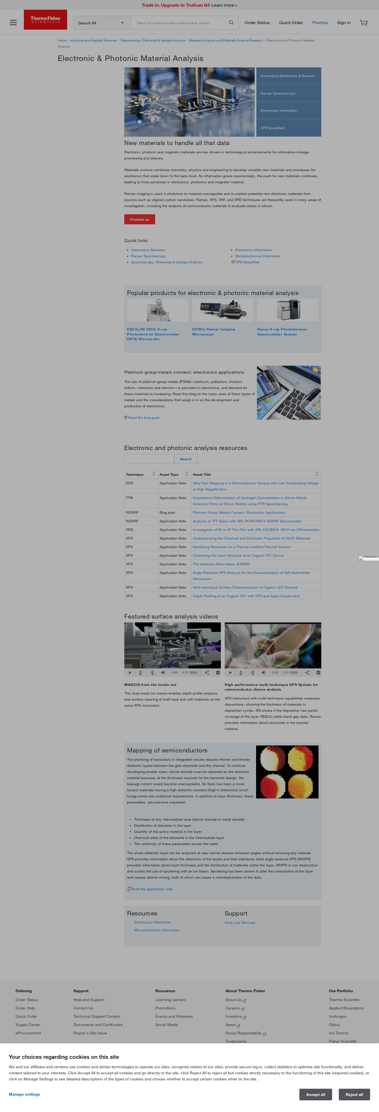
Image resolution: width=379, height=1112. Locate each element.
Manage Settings (24, 1094)
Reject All (354, 1094)
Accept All (315, 1094)
